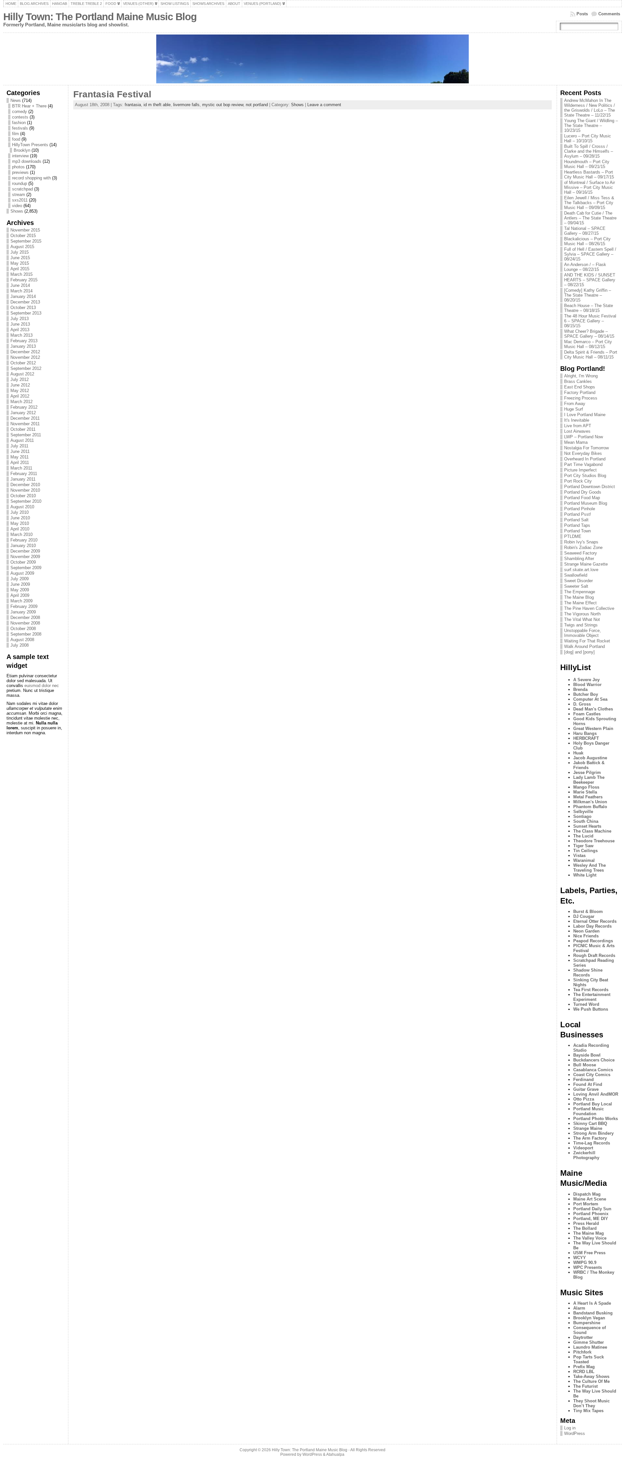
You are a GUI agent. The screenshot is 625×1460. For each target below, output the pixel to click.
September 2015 (25, 241)
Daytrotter (583, 1337)
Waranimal (584, 860)
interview (20, 155)
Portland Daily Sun (592, 1208)
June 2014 (20, 285)
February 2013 (23, 340)
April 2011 (19, 462)
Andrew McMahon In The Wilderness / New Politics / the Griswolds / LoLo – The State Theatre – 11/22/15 (589, 108)
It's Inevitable (576, 420)
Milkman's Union (590, 801)
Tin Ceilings (585, 850)
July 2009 (19, 578)
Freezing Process (580, 398)
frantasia (133, 104)
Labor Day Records (592, 926)
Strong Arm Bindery (593, 1133)
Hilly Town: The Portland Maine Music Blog (100, 16)
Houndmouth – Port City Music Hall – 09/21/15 (586, 164)
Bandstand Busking (593, 1313)
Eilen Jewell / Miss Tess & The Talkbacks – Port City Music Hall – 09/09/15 (589, 202)
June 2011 (20, 451)
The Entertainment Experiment (591, 997)
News (15, 100)
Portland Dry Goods (582, 492)
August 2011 (22, 440)
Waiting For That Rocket (587, 641)
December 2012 (25, 351)
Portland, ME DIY (590, 1218)
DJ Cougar (583, 916)
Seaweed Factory (580, 553)
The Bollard (585, 1228)
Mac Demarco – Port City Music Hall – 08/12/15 (588, 344)
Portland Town (577, 530)
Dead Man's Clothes (593, 709)
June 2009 (20, 584)
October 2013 (23, 307)
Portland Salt (576, 519)
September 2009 (25, 567)
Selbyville (583, 811)
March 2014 (21, 290)
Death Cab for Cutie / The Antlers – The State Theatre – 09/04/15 (590, 218)
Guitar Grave (586, 1089)
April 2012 (19, 396)
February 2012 (23, 407)
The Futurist (585, 1386)
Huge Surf (573, 409)
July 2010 (19, 512)
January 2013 (23, 346)
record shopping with (31, 177)
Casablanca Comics (593, 1069)
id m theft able (157, 104)
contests (20, 117)
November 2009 (25, 556)
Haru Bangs (585, 733)
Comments (609, 13)
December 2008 (25, 617)
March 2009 (21, 600)
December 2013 (25, 302)
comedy (19, 111)
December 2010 (25, 484)
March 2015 (21, 274)
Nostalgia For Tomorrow (586, 447)
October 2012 (23, 362)
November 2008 (25, 623)
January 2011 (22, 479)
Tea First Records (590, 989)
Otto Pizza (583, 1099)
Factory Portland (579, 392)
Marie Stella (585, 792)
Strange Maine (587, 1128)
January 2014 (23, 296)
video (17, 205)
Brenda (580, 689)
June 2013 (20, 324)
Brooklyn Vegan (589, 1317)
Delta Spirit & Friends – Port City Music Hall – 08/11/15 (590, 354)
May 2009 (19, 589)
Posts (582, 13)
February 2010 (23, 540)
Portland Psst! (577, 514)
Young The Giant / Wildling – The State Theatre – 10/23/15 (591, 125)
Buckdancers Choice (594, 1060)
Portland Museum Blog (585, 503)
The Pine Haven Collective (589, 608)
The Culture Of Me (591, 1381)
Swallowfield (575, 575)
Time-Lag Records (591, 1143)
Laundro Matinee (590, 1347)
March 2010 (21, 534)
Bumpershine (586, 1322)
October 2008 (23, 628)
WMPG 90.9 (584, 1262)
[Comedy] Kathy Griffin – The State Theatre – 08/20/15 (587, 295)
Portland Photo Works (595, 1118)
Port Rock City (578, 481)
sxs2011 (20, 200)
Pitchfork (582, 1352)
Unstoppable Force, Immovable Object (582, 633)
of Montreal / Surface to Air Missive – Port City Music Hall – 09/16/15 (589, 187)
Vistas (579, 855)
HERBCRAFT (586, 738)
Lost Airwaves (577, 431)
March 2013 (21, 335)
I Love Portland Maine (584, 414)
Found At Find (587, 1084)
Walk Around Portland (584, 646)
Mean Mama (576, 442)
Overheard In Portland (584, 458)
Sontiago (582, 816)
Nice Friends (586, 936)
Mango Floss (586, 787)
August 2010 (22, 506)
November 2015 (25, 230)
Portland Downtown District (589, 486)
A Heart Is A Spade (592, 1303)
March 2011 (21, 468)
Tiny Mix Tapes (588, 1410)
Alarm (579, 1308)
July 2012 (19, 379)
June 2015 (20, 257)
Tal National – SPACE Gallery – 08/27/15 (584, 231)
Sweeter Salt (576, 586)
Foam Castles (587, 713)
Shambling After (579, 558)
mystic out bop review (222, 104)
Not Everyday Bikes (583, 453)
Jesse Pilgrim (587, 772)
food (16, 139)
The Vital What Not (582, 619)
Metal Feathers (588, 796)
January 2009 (23, 612)
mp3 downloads (26, 161)
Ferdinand (583, 1079)
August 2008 (22, 639)
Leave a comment (324, 104)
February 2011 (23, 473)
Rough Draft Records (594, 955)
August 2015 (22, 246)
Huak (578, 753)
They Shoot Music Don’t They (591, 1403)
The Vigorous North (582, 613)
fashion (19, 122)
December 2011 (25, 418)
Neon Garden (586, 931)
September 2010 (25, 501)
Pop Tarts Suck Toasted (588, 1359)
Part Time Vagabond (583, 464)
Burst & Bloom (588, 911)
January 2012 (23, 412)
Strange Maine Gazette (586, 564)
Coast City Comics (591, 1074)
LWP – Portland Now (583, 436)
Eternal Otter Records (595, 921)
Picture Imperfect (580, 470)
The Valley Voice (589, 1238)
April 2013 (19, 329)
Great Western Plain (593, 728)
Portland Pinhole (579, 508)
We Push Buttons (590, 1009)
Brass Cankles (578, 381)
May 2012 (19, 390)
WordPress (574, 1433)
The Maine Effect (580, 602)
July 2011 (19, 445)
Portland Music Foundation (588, 1111)
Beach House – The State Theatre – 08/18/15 (588, 308)
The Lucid (583, 836)
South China (585, 821)
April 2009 (19, 595)
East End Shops (579, 387)
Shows (16, 211)
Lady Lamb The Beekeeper (588, 780)
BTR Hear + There (29, 106)
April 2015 (19, 268)
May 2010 (19, 523)
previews (20, 172)
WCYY (579, 1257)
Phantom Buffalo (590, 806)
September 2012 (25, 368)
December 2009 (25, 551)
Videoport (583, 1147)
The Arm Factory (590, 1138)
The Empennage (579, 591)
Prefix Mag (584, 1366)
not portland (257, 104)
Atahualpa (335, 1454)
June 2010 (20, 517)
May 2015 (19, 263)
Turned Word (586, 1004)
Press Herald (586, 1223)
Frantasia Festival (112, 94)
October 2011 (22, 429)
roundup (19, 183)
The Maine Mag (588, 1233)
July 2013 (19, 318)
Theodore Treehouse (594, 840)
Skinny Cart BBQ (590, 1123)
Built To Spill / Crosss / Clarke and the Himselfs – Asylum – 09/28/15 (588, 151)
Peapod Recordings (593, 940)
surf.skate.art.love (581, 569)
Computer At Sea (590, 699)
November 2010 (25, 490)
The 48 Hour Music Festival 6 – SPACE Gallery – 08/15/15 (590, 321)
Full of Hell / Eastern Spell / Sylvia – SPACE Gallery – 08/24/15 (590, 254)
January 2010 (23, 545)
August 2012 (22, 374)
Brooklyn (22, 150)
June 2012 (20, 385)
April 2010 (19, 528)
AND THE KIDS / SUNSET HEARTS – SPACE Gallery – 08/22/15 (589, 280)
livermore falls (186, 104)
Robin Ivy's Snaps (581, 542)
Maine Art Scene (589, 1199)
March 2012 (21, 401)
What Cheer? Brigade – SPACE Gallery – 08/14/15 (589, 334)
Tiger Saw (583, 845)
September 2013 (25, 313)
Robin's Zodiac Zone (583, 547)
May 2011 (19, 457)
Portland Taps (577, 525)
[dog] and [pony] (579, 652)
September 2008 (25, 634)
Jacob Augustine (590, 757)
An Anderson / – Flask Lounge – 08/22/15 (585, 267)
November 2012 (25, 357)
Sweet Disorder (578, 580)
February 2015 (23, 279)
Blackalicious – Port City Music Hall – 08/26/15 (587, 241)
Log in (570, 1427)
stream (18, 194)
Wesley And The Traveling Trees (589, 868)
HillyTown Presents (30, 144)
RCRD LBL (583, 1371)
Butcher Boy (585, 694)
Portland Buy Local (592, 1104)
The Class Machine (592, 831)
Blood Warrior (587, 684)
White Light (584, 875)
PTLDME (572, 536)
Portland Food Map (582, 497)
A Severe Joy (586, 679)
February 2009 (23, 606)
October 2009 (23, 562)
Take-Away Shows (591, 1376)
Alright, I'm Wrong (581, 375)
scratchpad (22, 189)
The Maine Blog (579, 597)
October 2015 (23, 235)
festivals (20, 128)
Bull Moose (584, 1064)
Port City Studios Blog (585, 475)
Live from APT (577, 425)
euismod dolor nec (41, 685)
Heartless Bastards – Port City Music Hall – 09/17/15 (589, 174)
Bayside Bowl (587, 1055)
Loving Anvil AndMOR (595, 1094)
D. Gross (582, 704)
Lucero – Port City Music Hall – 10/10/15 (587, 138)
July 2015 (19, 252)
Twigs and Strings (581, 625)
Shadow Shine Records (588, 972)
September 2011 (25, 434)
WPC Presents (587, 1267)
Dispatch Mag (587, 1194)
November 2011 (25, 423)
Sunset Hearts (587, 826)
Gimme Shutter (588, 1342)
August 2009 (22, 573)
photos (18, 166)
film (15, 133)
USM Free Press (589, 1252)
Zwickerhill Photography (586, 1155)
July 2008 (19, 645)
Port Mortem (585, 1203)
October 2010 (23, 495)
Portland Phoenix (590, 1213)
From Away (574, 403)
